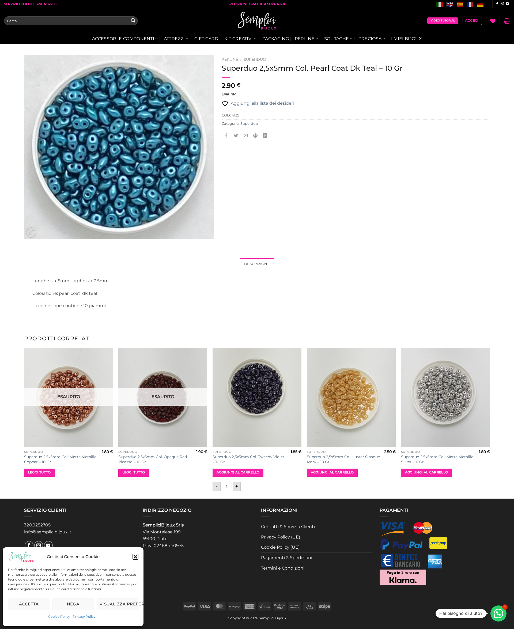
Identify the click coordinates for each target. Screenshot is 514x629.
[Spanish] (460, 3)
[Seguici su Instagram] (502, 4)
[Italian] (439, 3)
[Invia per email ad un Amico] (245, 135)
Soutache (336, 38)
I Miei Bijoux (406, 38)
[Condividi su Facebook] (226, 135)
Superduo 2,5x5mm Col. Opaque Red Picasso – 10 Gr (152, 459)
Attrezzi (174, 38)
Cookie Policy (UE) (280, 547)
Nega (73, 604)
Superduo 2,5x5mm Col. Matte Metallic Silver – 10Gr (437, 459)
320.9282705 (37, 525)
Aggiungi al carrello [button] (238, 472)
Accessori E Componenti (123, 38)
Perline (305, 38)
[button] (135, 556)
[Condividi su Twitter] (236, 135)
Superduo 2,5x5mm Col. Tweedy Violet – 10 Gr (248, 459)
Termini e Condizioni (282, 568)
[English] (450, 3)
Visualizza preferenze (119, 604)
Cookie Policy (59, 617)
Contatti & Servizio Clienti (288, 526)
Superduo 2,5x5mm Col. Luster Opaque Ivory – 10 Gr (343, 459)
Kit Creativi (238, 38)
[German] (480, 3)
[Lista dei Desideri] (493, 21)
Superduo (255, 59)
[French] (470, 3)
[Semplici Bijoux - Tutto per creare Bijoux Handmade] (257, 21)
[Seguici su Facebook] (497, 4)
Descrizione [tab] (257, 264)
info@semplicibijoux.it (47, 531)
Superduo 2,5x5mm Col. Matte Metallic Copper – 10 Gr (60, 459)
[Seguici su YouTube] (507, 4)
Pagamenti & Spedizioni (286, 557)
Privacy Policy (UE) (280, 537)
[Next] (490, 423)
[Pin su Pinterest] (255, 135)
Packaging (275, 38)
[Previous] (24, 423)
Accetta (29, 604)
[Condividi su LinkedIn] (265, 135)
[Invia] (133, 20)
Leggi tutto (39, 472)
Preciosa (370, 38)
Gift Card (206, 38)
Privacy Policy (84, 617)
